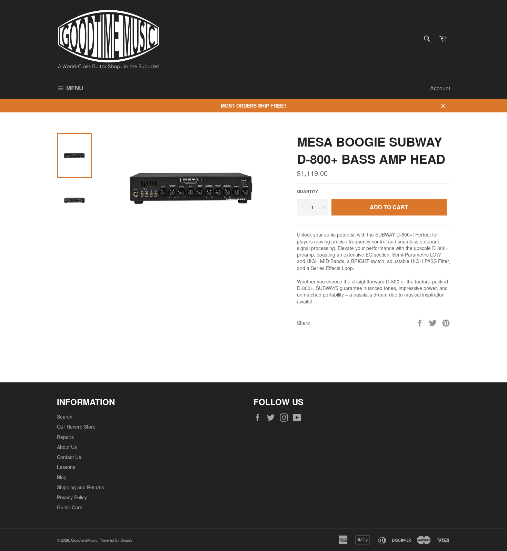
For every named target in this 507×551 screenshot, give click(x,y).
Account (440, 88)
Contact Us (69, 456)
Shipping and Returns (80, 487)
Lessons (66, 466)
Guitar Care (69, 507)
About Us (67, 446)
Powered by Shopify (116, 540)
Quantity (307, 191)
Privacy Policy (72, 497)
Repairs (65, 436)
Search (64, 416)
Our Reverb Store (76, 426)
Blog (62, 477)
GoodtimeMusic (84, 540)
